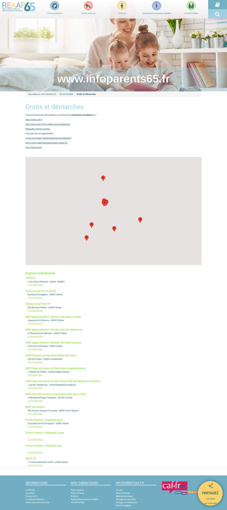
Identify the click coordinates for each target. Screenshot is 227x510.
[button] (104, 203)
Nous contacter (123, 493)
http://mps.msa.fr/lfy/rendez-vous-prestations (47, 124)
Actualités (30, 493)
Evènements (31, 496)
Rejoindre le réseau (124, 496)
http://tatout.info (33, 147)
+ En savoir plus (35, 285)
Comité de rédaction (35, 499)
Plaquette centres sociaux (37, 129)
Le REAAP (30, 490)
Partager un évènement (126, 502)
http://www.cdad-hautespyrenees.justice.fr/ (46, 143)
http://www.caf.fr (33, 119)
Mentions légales (123, 505)
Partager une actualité (126, 499)
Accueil (119, 490)
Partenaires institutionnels (37, 502)
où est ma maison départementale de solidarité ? (48, 138)
